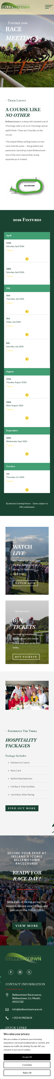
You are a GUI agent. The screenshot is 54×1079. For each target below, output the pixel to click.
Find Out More (22, 808)
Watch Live (25, 583)
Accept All (27, 1057)
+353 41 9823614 (22, 1017)
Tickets (9, 250)
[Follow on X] (29, 972)
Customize (27, 1065)
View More (27, 926)
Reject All (27, 1072)
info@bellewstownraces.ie (27, 1009)
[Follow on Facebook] (10, 972)
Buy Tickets (26, 656)
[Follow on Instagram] (20, 972)
